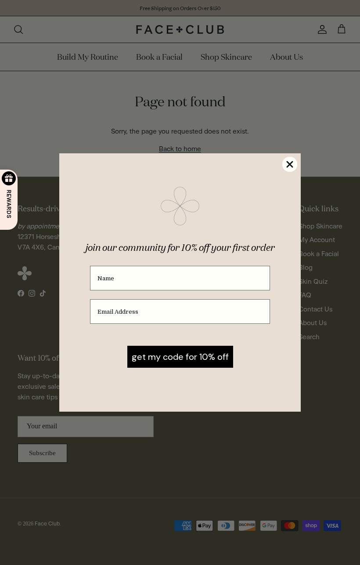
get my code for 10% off (180, 356)
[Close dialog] (289, 164)
